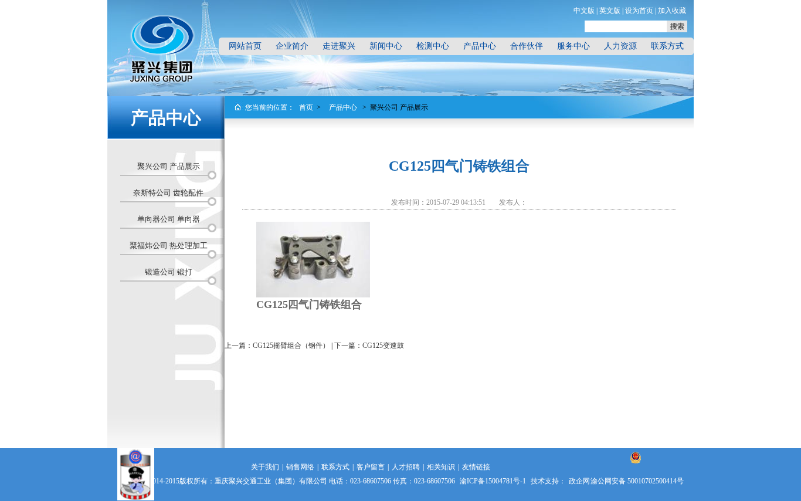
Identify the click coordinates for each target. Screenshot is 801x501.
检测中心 (432, 46)
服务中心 (573, 46)
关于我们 (265, 467)
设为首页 (639, 10)
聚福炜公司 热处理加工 (169, 245)
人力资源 (620, 46)
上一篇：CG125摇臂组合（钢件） (277, 345)
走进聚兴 (339, 46)
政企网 (579, 481)
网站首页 (245, 46)
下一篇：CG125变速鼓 (369, 345)
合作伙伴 (526, 46)
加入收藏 (672, 10)
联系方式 (667, 46)
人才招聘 (406, 467)
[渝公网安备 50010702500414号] (636, 469)
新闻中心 (385, 46)
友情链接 (476, 467)
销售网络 (300, 467)
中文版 (584, 10)
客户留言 (371, 467)
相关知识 (441, 467)
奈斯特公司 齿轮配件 (168, 192)
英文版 (609, 10)
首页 (306, 107)
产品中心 (479, 46)
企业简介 (292, 46)
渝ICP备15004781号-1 (493, 481)
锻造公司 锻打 (168, 272)
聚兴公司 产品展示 (168, 166)
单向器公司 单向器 (168, 219)
